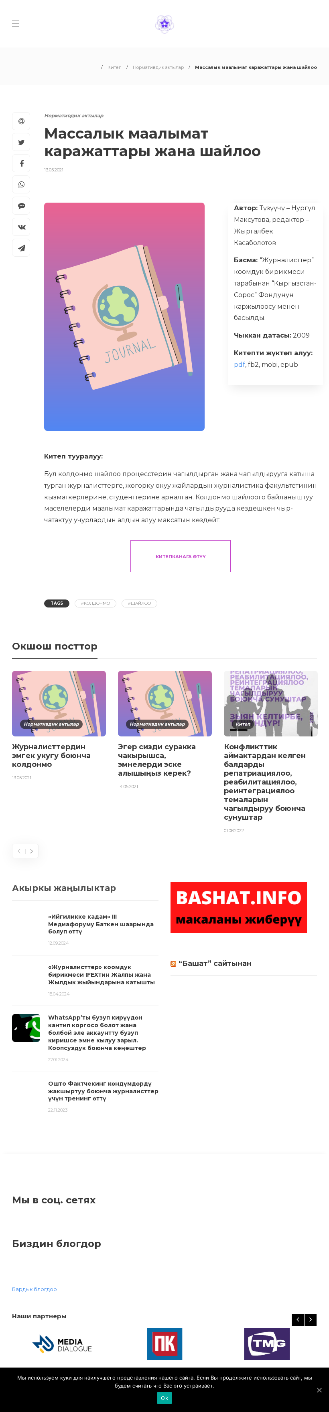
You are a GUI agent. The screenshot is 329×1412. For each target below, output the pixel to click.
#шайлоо (139, 603)
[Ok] (319, 1390)
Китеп (115, 67)
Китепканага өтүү (181, 556)
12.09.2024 (58, 943)
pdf (239, 364)
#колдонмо (95, 603)
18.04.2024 (59, 994)
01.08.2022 (234, 830)
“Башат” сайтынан (215, 963)
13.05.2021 (53, 170)
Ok (164, 1398)
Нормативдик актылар (158, 67)
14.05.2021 (128, 786)
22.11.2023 (57, 1110)
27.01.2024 (58, 1059)
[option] (59, 727)
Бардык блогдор (34, 1289)
